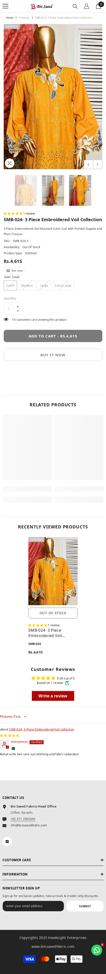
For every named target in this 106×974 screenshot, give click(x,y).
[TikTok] (7, 841)
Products (24, 17)
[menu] (5, 6)
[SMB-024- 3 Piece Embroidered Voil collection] (53, 571)
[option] (53, 96)
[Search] (75, 6)
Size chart (17, 270)
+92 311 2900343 (23, 819)
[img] (9, 735)
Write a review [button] (52, 696)
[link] (27, 489)
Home (9, 17)
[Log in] (86, 6)
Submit (85, 906)
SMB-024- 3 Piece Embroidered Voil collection (45, 633)
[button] (88, 164)
